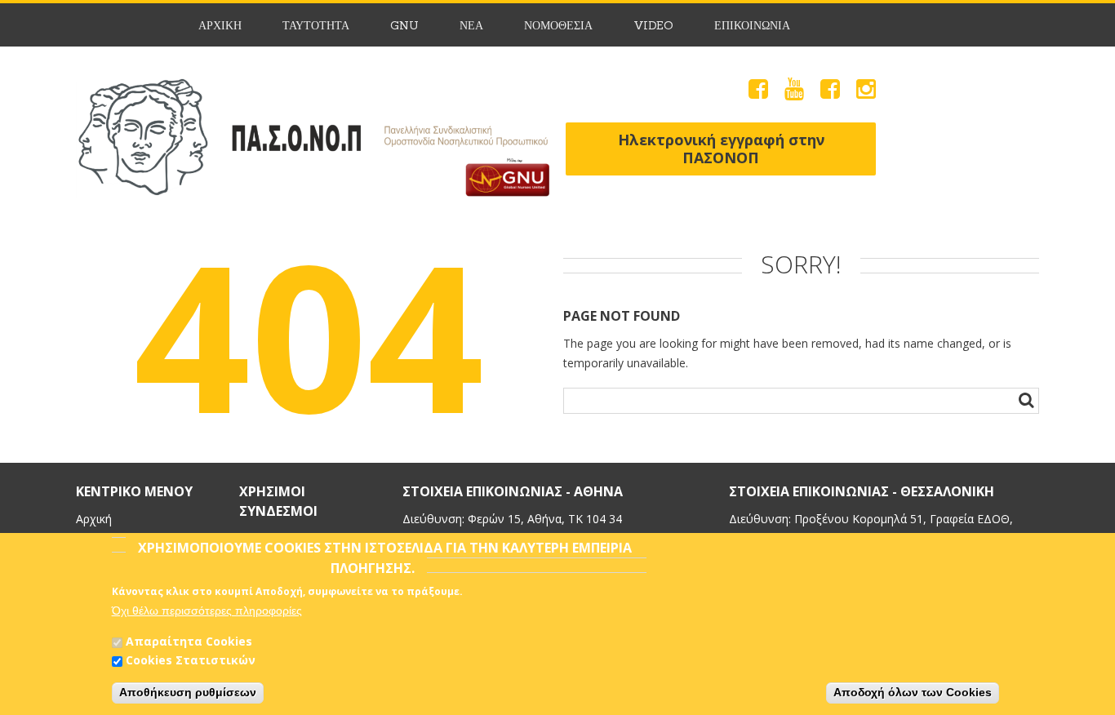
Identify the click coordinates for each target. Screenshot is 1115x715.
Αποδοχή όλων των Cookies (912, 692)
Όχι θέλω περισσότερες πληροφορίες (207, 610)
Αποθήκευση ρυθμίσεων (187, 692)
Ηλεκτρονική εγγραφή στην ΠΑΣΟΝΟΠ (721, 148)
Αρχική (94, 518)
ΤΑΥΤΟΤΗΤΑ (315, 26)
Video (653, 26)
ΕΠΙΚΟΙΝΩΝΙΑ (752, 26)
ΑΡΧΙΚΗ (220, 26)
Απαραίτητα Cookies (189, 641)
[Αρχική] (312, 87)
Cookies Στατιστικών (190, 660)
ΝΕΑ (471, 26)
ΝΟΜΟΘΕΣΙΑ (558, 26)
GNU (404, 26)
